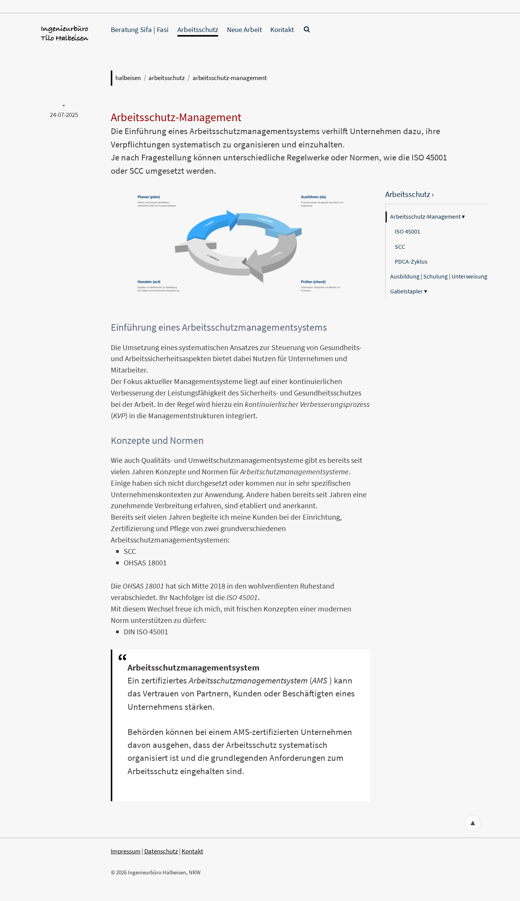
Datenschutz (161, 851)
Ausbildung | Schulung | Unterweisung (438, 276)
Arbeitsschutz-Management (230, 78)
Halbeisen (128, 78)
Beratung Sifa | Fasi (140, 29)
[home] (64, 40)
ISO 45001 (407, 231)
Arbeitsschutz (197, 29)
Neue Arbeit (244, 29)
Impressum (125, 851)
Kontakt (282, 29)
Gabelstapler (408, 291)
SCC (400, 246)
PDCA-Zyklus (411, 261)
